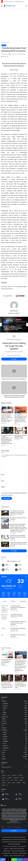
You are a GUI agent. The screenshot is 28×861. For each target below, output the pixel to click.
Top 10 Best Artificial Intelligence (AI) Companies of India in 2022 (18, 607)
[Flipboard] (20, 296)
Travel (4, 750)
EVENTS (4, 719)
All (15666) (14, 550)
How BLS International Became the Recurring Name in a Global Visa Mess (17, 537)
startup (24, 782)
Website (3, 486)
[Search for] (26, 6)
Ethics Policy (14, 853)
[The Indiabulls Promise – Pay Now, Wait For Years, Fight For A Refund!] (7, 654)
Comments (22, 601)
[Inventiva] (9, 6)
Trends (3, 756)
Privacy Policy (14, 846)
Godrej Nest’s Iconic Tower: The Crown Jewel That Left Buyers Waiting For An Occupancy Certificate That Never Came (7, 418)
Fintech (4, 734)
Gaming (5, 739)
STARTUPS (4, 730)
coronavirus (14, 775)
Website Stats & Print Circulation (17, 848)
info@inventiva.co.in (16, 822)
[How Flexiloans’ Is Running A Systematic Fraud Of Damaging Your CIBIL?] (21, 678)
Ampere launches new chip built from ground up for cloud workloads (18, 623)
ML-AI (4, 743)
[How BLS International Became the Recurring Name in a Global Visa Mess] (5, 537)
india (12, 780)
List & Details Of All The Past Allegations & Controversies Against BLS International (17, 512)
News (13, 782)
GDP (4, 710)
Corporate (5, 703)
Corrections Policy (22, 853)
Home (3, 42)
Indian (16, 780)
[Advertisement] (14, 25)
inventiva (21, 780)
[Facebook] (11, 313)
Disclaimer (6, 855)
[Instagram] (19, 313)
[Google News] (8, 295)
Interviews (4, 723)
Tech (3, 754)
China (8, 775)
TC (7, 785)
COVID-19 (21, 775)
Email (2, 480)
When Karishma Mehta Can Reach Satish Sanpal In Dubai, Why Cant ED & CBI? (18, 544)
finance (22, 777)
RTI (3, 725)
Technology (6, 747)
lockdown (4, 782)
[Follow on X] (9, 54)
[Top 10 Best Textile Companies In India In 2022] (5, 630)
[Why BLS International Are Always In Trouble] (5, 519)
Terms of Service (21, 846)
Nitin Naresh (5, 54)
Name (3, 474)
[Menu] (2, 6)
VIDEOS (4, 758)
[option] (14, 324)
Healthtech (5, 741)
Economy (5, 705)
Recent (13, 601)
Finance (5, 707)
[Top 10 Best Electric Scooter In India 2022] (5, 636)
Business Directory (18, 855)
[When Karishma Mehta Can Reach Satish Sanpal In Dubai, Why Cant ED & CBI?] (5, 544)
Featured (4, 721)
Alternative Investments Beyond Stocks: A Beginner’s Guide (21, 437)
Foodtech (5, 736)
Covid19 (3, 777)
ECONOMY (9, 777)
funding (3, 780)
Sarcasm (4, 727)
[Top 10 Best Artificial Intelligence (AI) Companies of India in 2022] (5, 609)
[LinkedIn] (15, 313)
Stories (7, 42)
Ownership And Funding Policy (18, 851)
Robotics (5, 745)
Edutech (5, 732)
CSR (4, 846)
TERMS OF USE (6, 851)
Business (4, 701)
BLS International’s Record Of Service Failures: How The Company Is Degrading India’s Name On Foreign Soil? (14, 328)
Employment (5, 716)
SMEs (4, 714)
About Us (8, 846)
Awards (11, 855)
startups (3, 785)
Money (4, 712)
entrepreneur (16, 777)
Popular (4, 601)
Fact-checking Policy (6, 853)
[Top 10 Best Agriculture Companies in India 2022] (5, 617)
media (9, 782)
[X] (13, 313)
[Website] (9, 313)
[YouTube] (17, 313)
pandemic (19, 782)
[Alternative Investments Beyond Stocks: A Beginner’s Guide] (21, 430)
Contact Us (6, 848)
